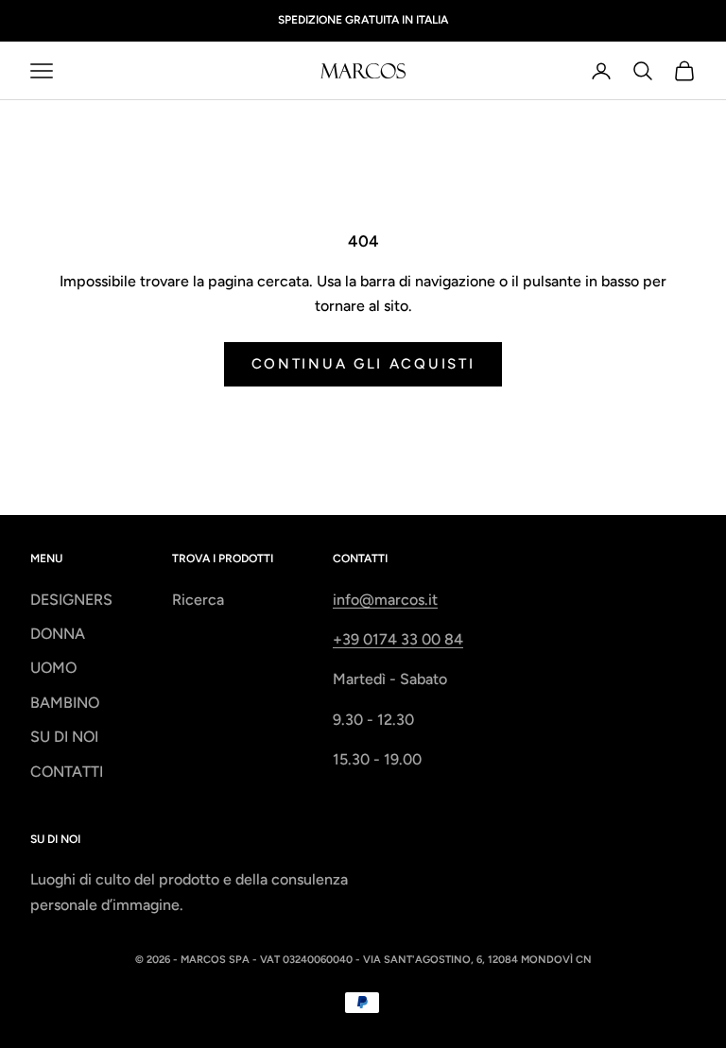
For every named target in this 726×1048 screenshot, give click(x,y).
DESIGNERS (71, 600)
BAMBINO (64, 703)
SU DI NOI (64, 737)
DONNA (57, 634)
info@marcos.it (385, 600)
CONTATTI (66, 772)
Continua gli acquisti (363, 363)
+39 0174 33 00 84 (398, 639)
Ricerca (198, 600)
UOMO (53, 668)
